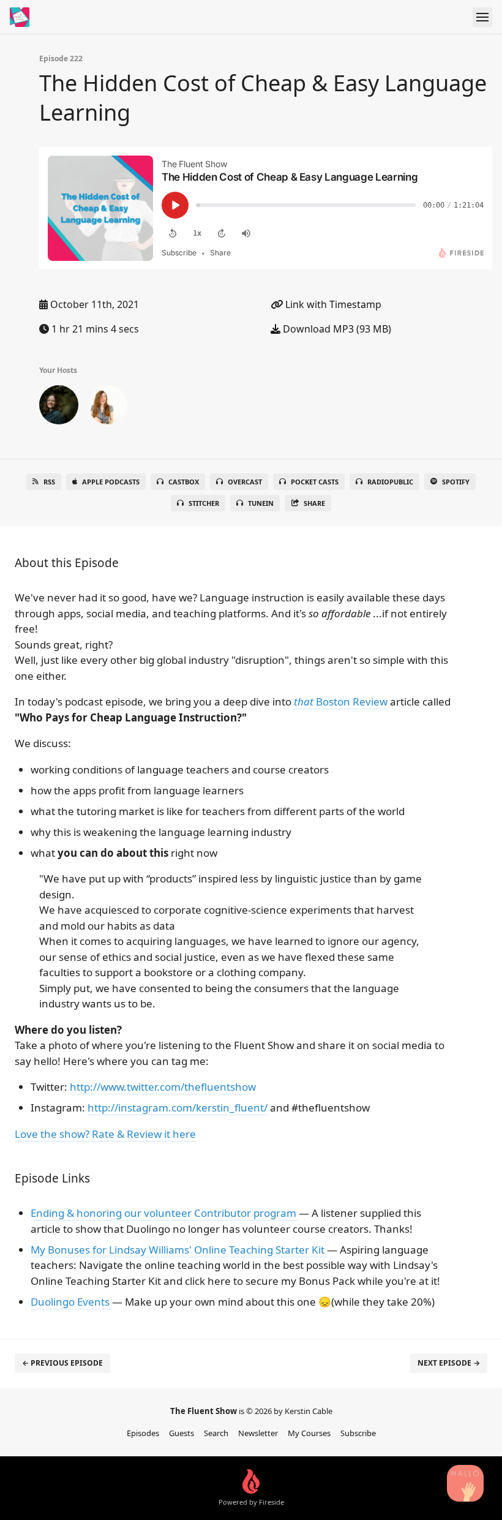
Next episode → (449, 1363)
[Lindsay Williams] (107, 407)
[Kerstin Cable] (58, 407)
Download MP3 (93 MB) (335, 329)
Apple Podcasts (111, 481)
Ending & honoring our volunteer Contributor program (165, 1213)
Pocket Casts (315, 481)
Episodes (143, 1433)
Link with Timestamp (332, 304)
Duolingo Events (71, 1302)
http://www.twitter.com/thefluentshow (163, 1087)
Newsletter (258, 1433)
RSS (49, 481)
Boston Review (341, 701)
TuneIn (261, 503)
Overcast (245, 481)
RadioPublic (390, 481)
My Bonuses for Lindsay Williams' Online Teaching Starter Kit (179, 1250)
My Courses (309, 1433)
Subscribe (358, 1433)
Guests (181, 1433)
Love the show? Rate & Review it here (105, 1134)
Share (314, 503)
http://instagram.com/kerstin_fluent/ (178, 1107)
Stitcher (204, 503)
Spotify (456, 481)
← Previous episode (62, 1363)
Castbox (183, 481)
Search (216, 1433)
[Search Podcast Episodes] (465, 1483)
